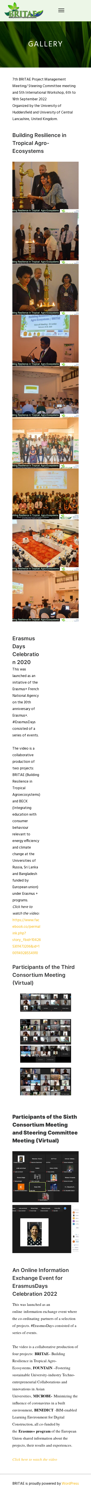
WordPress (70, 1484)
